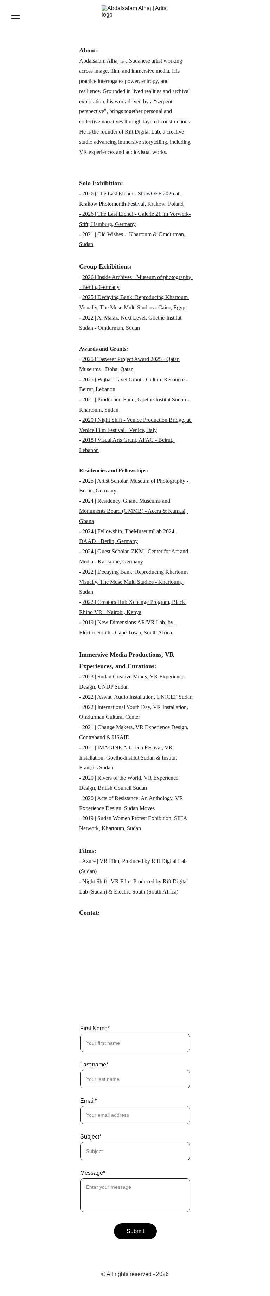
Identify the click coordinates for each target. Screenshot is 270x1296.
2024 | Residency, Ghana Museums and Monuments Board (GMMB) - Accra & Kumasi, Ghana (133, 511)
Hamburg (101, 224)
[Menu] (15, 18)
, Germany (124, 224)
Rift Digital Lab (142, 132)
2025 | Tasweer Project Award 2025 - (124, 359)
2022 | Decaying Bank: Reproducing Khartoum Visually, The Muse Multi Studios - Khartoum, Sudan (134, 582)
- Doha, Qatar (117, 369)
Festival (135, 204)
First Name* (95, 1028)
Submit (135, 1231)
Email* (88, 1101)
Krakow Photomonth (103, 204)
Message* (92, 1173)
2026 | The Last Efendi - (110, 193)
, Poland (174, 204)
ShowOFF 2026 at (159, 193)
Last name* (94, 1065)
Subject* (90, 1137)
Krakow (156, 204)
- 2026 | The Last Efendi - (108, 214)
